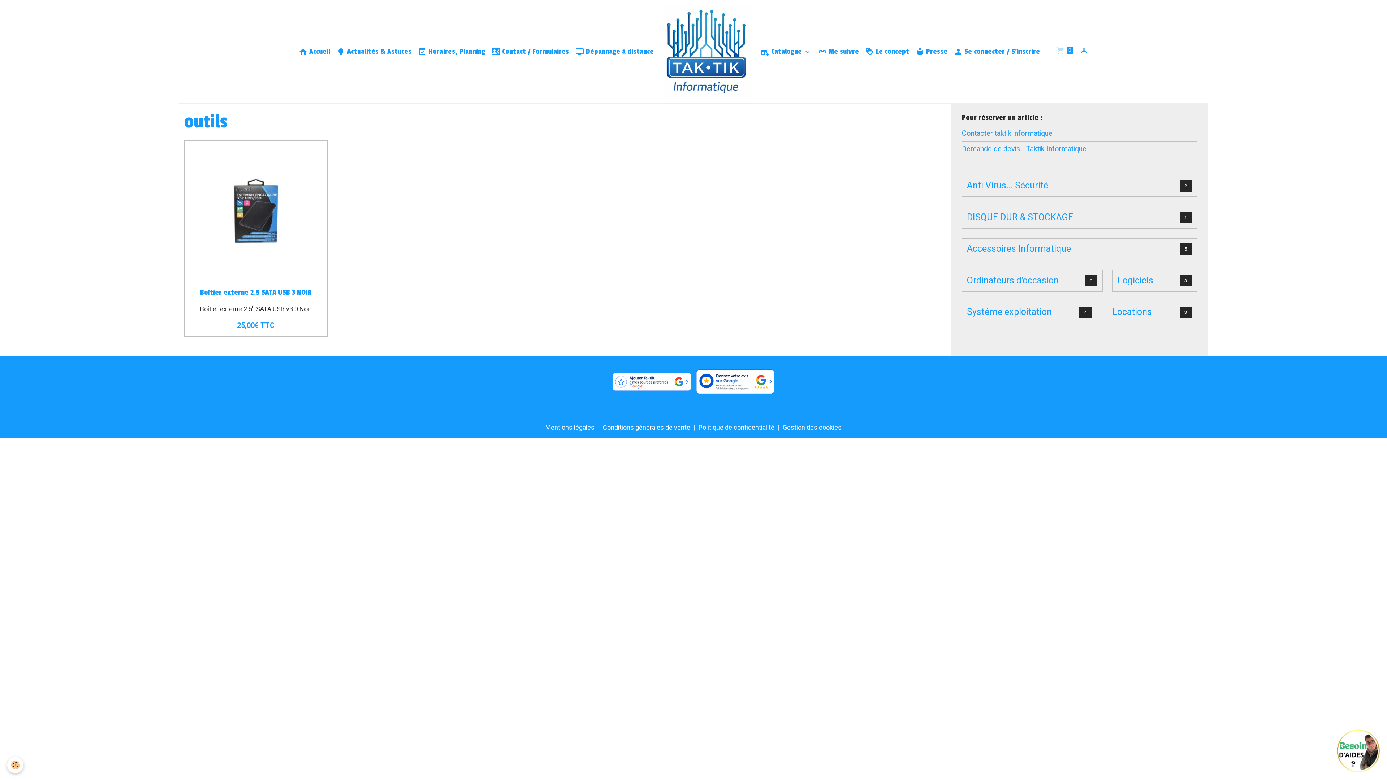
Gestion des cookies (812, 427)
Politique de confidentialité (736, 427)
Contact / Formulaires (534, 51)
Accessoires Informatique (1019, 248)
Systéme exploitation (1009, 312)
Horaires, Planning (456, 51)
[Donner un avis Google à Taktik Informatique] (735, 382)
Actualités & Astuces (378, 51)
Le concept (891, 51)
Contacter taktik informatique (1007, 133)
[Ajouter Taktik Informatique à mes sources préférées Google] (651, 382)
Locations (1132, 312)
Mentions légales (570, 427)
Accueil (318, 51)
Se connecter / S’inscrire (1001, 51)
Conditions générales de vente (646, 427)
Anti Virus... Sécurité (1007, 185)
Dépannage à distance (619, 51)
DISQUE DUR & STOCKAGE (1020, 217)
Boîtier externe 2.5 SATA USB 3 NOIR (256, 292)
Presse (935, 51)
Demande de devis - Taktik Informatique (1024, 149)
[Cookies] (15, 765)
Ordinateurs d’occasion (1013, 280)
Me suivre (843, 51)
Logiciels (1135, 280)
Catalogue (786, 51)
